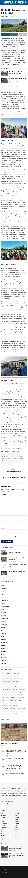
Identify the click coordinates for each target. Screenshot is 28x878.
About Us (19, 869)
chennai (20, 678)
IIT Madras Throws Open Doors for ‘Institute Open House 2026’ (17, 79)
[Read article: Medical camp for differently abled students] (4, 573)
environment (16, 454)
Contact (10, 870)
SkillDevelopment (14, 705)
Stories (3, 651)
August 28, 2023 (14, 16)
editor (7, 16)
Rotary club (9, 702)
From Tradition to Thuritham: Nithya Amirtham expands (16, 72)
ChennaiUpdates (5, 686)
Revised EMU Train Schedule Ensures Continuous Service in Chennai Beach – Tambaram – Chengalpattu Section (14, 767)
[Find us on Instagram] (5, 804)
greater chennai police (7, 694)
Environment (5, 606)
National (3, 627)
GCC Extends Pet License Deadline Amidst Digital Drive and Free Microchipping (17, 855)
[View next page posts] (15, 87)
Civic (2, 597)
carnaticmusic (13, 678)
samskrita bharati (18, 702)
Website (3, 528)
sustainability (5, 708)
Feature (3, 615)
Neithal (4, 460)
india (3, 697)
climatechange (14, 686)
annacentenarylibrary (7, 675)
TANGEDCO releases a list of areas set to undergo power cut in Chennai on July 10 (15, 774)
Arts (2, 585)
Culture (3, 603)
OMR (18, 697)
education (4, 692)
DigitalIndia (15, 689)
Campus (3, 591)
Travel (3, 654)
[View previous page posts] (12, 87)
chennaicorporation (6, 681)
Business (3, 588)
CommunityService (6, 689)
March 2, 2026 (13, 75)
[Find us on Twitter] (7, 804)
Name (3, 514)
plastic (22, 697)
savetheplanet (5, 705)
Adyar (3, 673)
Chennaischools (13, 684)
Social (3, 645)
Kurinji (13, 456)
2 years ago (11, 574)
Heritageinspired (6, 456)
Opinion (3, 633)
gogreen (22, 692)
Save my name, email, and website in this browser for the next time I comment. (13, 535)
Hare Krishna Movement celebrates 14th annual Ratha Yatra (17, 551)
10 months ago (12, 561)
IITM (15, 694)
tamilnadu (12, 711)
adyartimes (7, 451)
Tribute (3, 657)
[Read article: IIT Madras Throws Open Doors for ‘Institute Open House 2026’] (4, 80)
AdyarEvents (9, 673)
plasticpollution (12, 700)
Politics (3, 639)
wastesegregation (18, 460)
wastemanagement (6, 713)
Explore (3, 612)
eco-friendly (22, 689)
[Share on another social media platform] (23, 34)
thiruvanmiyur (20, 711)
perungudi (9, 460)
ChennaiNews (5, 684)
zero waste (4, 463)
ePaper (12, 869)
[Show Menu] (2, 2)
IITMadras (20, 694)
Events (3, 609)
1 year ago (11, 554)
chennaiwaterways (6, 454)
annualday (16, 675)
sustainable (13, 708)
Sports (3, 648)
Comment (4, 494)
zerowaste (11, 463)
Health (3, 621)
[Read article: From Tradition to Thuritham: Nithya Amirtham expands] (4, 73)
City (2, 594)
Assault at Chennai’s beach (9, 743)
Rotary (3, 702)
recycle (20, 700)
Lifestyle (4, 624)
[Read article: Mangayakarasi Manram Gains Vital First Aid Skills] (4, 559)
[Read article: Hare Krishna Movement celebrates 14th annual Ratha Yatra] (4, 552)
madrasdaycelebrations (17, 458)
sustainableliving (22, 708)
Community (7, 7)
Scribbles (4, 642)
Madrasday (19, 456)
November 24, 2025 (14, 81)
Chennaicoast (15, 451)
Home (2, 7)
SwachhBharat (5, 711)
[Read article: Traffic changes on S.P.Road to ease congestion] (4, 566)
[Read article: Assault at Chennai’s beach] (14, 732)
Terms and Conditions (19, 870)
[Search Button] (26, 2)
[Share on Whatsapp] (5, 34)
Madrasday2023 (6, 458)
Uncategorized (5, 660)
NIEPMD (13, 697)
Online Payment (4, 869)
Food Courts (5, 618)
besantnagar (5, 678)
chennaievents (16, 681)
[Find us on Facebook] (2, 804)
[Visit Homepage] (14, 2)
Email (3, 521)
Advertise (3, 870)
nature (7, 697)
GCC (17, 692)
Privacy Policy (4, 872)
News (2, 630)
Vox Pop (3, 663)
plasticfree (4, 700)
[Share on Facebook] (14, 34)
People (3, 636)
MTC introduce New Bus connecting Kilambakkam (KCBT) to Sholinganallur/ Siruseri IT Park (16, 751)
